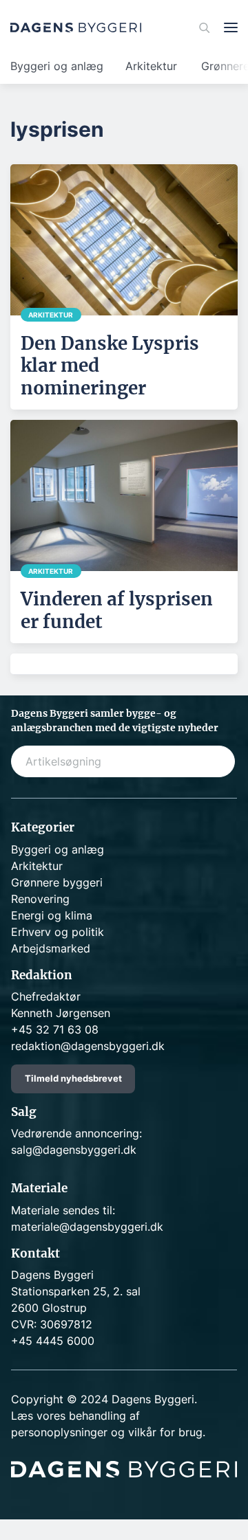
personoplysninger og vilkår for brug (107, 1432)
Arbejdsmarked (50, 948)
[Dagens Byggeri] (75, 27)
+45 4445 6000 (52, 1341)
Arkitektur (151, 66)
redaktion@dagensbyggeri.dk (88, 1046)
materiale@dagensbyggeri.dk (87, 1227)
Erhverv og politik (57, 932)
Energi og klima (51, 915)
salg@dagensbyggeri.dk (73, 1150)
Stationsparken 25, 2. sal (76, 1291)
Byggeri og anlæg (56, 66)
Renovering (40, 899)
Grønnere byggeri (57, 882)
